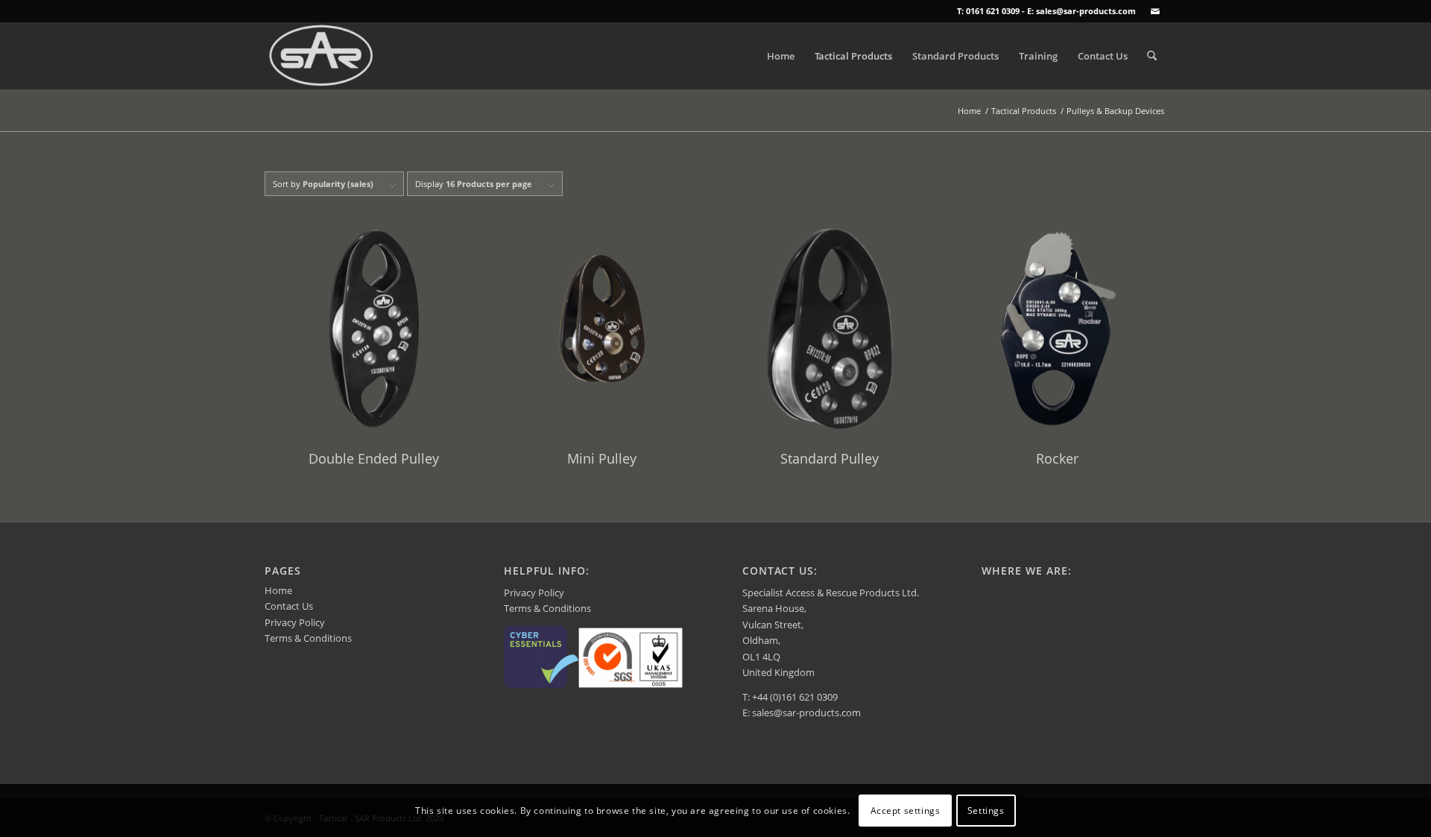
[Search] (1151, 56)
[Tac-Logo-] (321, 56)
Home (278, 590)
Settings (986, 810)
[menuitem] (780, 56)
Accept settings (906, 810)
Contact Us (289, 606)
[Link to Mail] (1155, 11)
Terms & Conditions (308, 638)
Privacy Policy (295, 622)
